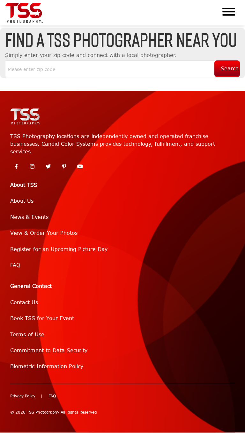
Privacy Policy (22, 396)
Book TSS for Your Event (42, 318)
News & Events (29, 217)
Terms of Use (27, 334)
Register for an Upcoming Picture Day (59, 249)
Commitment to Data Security (48, 350)
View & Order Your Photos (44, 233)
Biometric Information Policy (46, 366)
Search (230, 68)
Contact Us (24, 302)
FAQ (15, 265)
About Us (21, 201)
